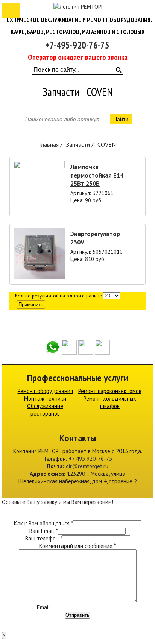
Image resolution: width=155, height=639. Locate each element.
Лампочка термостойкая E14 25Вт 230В (96, 175)
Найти (120, 119)
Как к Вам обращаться (43, 523)
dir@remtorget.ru (87, 466)
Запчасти (78, 144)
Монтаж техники (45, 398)
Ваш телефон (43, 538)
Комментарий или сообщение (77, 545)
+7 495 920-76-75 (90, 458)
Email (43, 607)
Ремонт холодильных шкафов (110, 402)
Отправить (77, 615)
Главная (49, 144)
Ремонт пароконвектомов (109, 391)
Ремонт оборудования (45, 391)
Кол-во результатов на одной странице (58, 296)
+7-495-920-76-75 (77, 45)
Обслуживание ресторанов (45, 409)
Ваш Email (43, 530)
